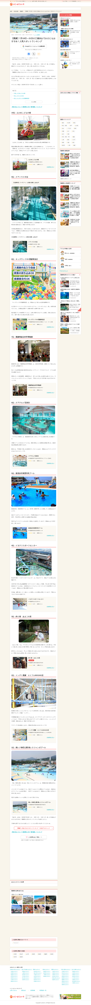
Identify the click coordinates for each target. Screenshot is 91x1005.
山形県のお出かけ (14, 979)
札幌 (63, 131)
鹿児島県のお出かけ (76, 981)
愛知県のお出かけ (47, 971)
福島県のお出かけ (14, 981)
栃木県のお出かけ (37, 979)
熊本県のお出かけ (75, 976)
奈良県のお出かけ (55, 976)
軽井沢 (63, 145)
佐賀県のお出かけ (75, 973)
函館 (74, 145)
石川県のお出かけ (25, 976)
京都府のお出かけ (55, 973)
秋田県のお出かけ (14, 978)
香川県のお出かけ (65, 982)
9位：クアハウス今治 (19, 95)
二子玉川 (69, 128)
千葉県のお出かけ (37, 974)
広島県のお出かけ (65, 971)
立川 (68, 131)
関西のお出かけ (54, 969)
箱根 (63, 142)
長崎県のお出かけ (75, 974)
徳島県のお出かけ (65, 984)
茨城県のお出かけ (37, 981)
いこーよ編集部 (37, 34)
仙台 (63, 128)
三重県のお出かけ (47, 974)
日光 (73, 131)
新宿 (75, 128)
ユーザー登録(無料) (72, 1)
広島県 (15, 954)
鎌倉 (74, 136)
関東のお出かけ (36, 969)
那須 (74, 122)
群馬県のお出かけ (37, 978)
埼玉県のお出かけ (37, 976)
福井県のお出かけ (25, 979)
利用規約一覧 (43, 990)
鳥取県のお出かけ (65, 976)
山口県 (27, 954)
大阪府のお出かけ (55, 971)
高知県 (51, 954)
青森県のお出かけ (14, 974)
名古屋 (68, 122)
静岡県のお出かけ (47, 976)
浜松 (73, 142)
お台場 (76, 125)
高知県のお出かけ (65, 981)
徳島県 (21, 956)
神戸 (71, 125)
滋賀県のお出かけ (55, 979)
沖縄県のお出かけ (75, 982)
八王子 (74, 139)
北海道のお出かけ (14, 971)
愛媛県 (45, 954)
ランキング (16, 942)
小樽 (69, 145)
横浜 (63, 122)
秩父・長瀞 (64, 125)
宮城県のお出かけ (14, 973)
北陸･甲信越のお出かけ (26, 969)
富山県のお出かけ (25, 978)
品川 (63, 134)
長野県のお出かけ (25, 971)
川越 (68, 142)
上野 (63, 139)
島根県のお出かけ (65, 978)
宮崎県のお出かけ (75, 979)
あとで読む (65, 1)
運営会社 (23, 990)
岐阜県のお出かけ (47, 973)
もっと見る (33, 101)
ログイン (79, 1)
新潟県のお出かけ (25, 974)
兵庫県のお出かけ (55, 974)
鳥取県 (33, 954)
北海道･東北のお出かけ (15, 969)
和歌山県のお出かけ (56, 978)
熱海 (68, 139)
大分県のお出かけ (75, 978)
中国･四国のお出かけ (65, 969)
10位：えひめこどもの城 (19, 93)
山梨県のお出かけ (25, 973)
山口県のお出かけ (65, 974)
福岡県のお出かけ (75, 971)
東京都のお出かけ (37, 971)
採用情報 (32, 990)
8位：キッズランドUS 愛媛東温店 (21, 98)
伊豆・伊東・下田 (66, 136)
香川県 (15, 956)
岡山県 (21, 954)
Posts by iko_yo (64, 271)
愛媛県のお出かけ (65, 979)
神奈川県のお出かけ (38, 973)
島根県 (39, 954)
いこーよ (13, 1)
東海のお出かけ (46, 969)
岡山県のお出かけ (65, 973)
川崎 (68, 134)
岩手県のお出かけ (14, 976)
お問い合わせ (13, 990)
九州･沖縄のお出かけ (76, 969)
